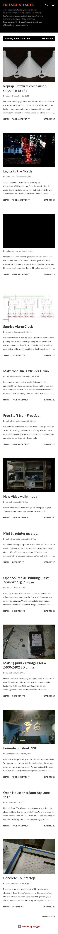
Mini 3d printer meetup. (20, 533)
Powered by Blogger (30, 926)
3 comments (18, 696)
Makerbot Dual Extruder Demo (26, 371)
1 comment (18, 562)
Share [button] (6, 119)
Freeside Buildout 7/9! (19, 748)
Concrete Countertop (19, 878)
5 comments (18, 355)
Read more (49, 119)
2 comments (18, 611)
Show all (47, 38)
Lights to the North (17, 171)
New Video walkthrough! (21, 496)
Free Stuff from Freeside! (22, 415)
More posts (48, 916)
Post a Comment (21, 119)
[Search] (46, 4)
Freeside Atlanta (18, 5)
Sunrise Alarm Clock (18, 326)
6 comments (18, 907)
